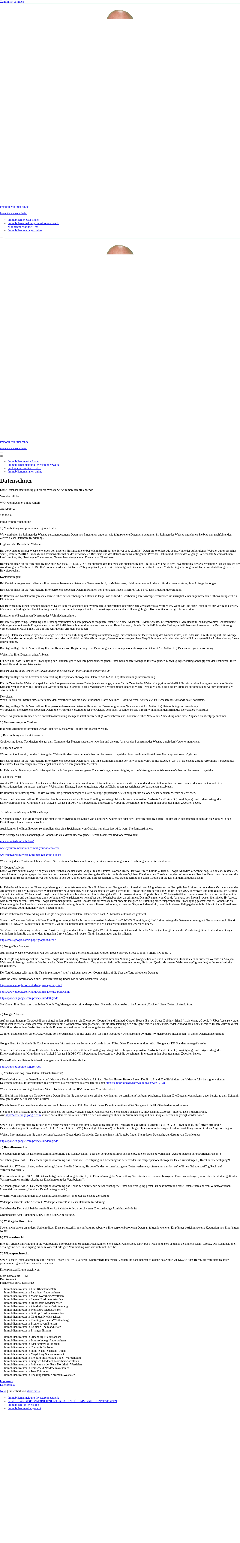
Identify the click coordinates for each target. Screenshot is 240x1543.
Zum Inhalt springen (12, 1)
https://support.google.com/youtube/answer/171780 (136, 1082)
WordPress (33, 1391)
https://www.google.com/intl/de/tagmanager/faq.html (31, 985)
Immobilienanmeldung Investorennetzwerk (33, 223)
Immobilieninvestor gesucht (24, 1408)
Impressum (6, 1381)
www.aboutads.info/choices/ (17, 841)
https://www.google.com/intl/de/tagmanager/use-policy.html (35, 991)
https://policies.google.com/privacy (20, 1066)
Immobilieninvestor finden (23, 219)
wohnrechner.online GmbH (24, 226)
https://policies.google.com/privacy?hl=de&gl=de (29, 998)
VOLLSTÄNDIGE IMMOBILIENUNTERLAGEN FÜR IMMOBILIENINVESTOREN (62, 1401)
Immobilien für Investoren (23, 1404)
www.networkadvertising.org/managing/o (24, 854)
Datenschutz (7, 1384)
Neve (3, 1391)
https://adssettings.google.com (23, 1115)
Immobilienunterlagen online (25, 230)
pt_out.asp (55, 854)
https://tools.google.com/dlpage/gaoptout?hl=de (28, 939)
